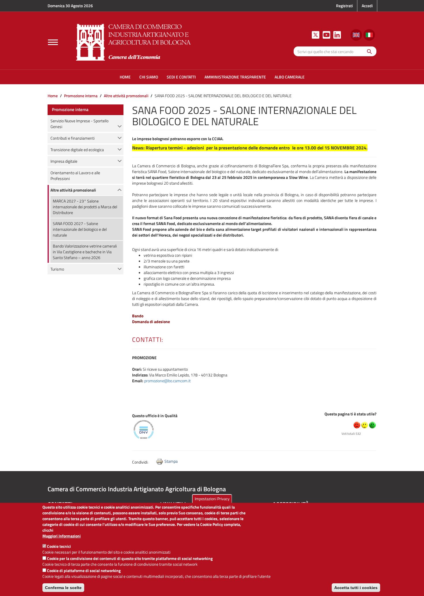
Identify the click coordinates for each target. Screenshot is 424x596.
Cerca (368, 51)
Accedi (367, 6)
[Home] (133, 41)
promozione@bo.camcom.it (167, 381)
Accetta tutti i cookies (356, 587)
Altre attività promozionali (126, 96)
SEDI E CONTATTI (181, 77)
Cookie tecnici (59, 546)
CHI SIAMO (148, 77)
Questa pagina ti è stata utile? (350, 414)
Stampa (171, 461)
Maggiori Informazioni (61, 536)
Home (53, 96)
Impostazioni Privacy (212, 499)
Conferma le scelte (63, 587)
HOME (125, 77)
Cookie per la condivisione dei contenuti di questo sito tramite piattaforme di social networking (130, 558)
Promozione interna (80, 96)
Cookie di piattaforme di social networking (84, 570)
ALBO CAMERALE (290, 77)
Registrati (344, 6)
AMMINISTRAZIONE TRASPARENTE (235, 77)
